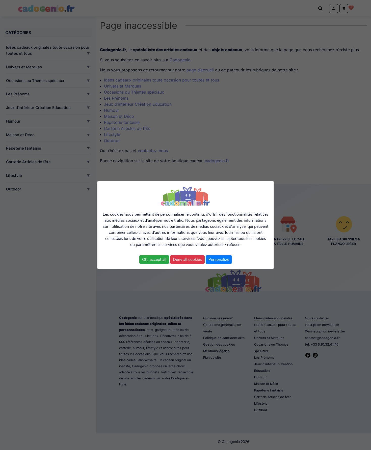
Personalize (218, 259)
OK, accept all (154, 259)
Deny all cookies (187, 259)
